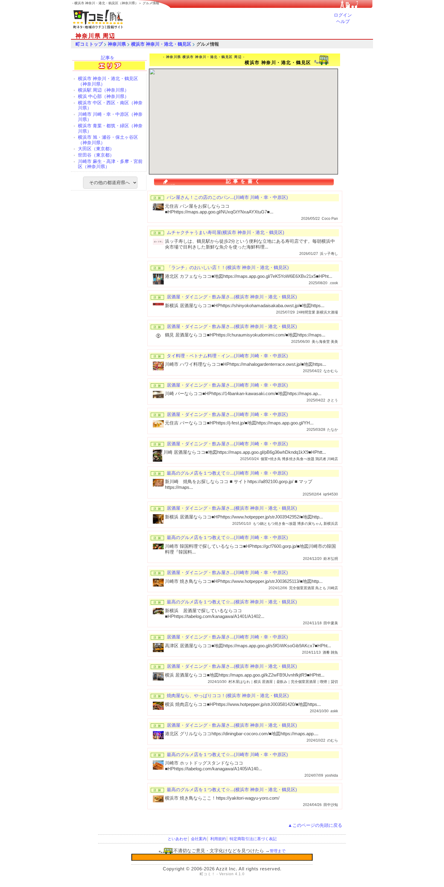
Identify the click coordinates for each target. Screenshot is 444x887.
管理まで (277, 851)
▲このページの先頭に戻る (315, 825)
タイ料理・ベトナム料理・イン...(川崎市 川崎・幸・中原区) (227, 355)
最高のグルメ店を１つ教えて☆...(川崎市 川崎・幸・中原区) (227, 473)
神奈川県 (117, 44)
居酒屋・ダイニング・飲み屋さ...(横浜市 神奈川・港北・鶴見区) (232, 296)
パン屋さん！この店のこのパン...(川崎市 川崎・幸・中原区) (227, 197)
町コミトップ (89, 44)
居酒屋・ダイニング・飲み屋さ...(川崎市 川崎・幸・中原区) (227, 385)
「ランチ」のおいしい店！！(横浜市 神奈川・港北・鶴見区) (228, 267)
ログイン (343, 15)
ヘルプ (343, 21)
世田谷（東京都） (96, 155)
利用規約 (218, 839)
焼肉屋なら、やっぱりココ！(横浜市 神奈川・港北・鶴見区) (228, 695)
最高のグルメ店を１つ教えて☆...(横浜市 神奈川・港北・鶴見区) (232, 601)
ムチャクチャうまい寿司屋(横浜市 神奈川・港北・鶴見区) (225, 232)
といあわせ (177, 839)
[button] (246, 120)
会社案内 (199, 839)
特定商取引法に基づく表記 (253, 839)
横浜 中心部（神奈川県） (103, 96)
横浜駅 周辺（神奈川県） (103, 90)
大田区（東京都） (96, 148)
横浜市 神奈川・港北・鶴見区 (161, 44)
